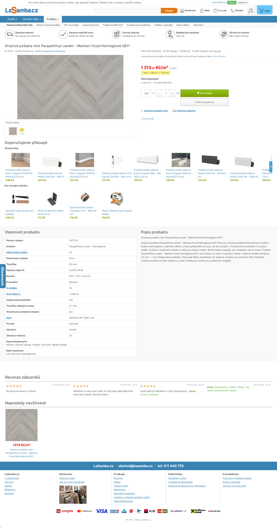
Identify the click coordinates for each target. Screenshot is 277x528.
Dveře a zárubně (231, 482)
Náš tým (9, 482)
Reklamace (119, 489)
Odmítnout (242, 2)
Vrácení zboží (121, 485)
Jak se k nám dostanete (71, 482)
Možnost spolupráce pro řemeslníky (187, 485)
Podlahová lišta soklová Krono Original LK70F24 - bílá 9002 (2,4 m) (83, 173)
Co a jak (222, 10)
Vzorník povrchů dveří (234, 485)
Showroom (190, 10)
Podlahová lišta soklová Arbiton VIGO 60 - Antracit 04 (212, 173)
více (219, 2)
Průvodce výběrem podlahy (237, 478)
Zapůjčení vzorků (177, 478)
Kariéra (8, 485)
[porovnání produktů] (250, 9)
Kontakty (9, 493)
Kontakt (239, 10)
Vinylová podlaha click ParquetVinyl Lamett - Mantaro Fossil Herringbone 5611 (21, 453)
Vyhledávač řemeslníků (180, 482)
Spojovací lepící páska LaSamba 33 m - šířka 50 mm (83, 210)
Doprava (118, 478)
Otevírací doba (67, 478)
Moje (206, 10)
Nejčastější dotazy (123, 501)
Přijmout (231, 2)
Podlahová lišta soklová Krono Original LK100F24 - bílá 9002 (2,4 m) (19, 173)
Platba (117, 482)
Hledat (169, 10)
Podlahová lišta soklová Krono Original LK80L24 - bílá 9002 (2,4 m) (179, 173)
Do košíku (206, 93)
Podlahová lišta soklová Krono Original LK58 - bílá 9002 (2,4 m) (147, 173)
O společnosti (12, 478)
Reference (10, 489)
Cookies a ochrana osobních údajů (132, 497)
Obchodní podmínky (124, 493)
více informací (219, 56)
